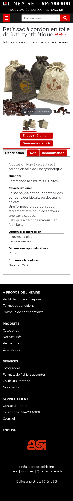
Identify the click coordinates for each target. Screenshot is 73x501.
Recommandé (53, 153)
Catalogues (11, 350)
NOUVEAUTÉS (19, 9)
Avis (33, 153)
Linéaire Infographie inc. (36, 467)
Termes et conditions (18, 305)
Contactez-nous (15, 406)
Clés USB (50, 481)
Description (14, 153)
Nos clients (11, 387)
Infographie (11, 368)
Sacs (43, 42)
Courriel (9, 418)
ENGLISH (57, 9)
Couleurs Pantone (17, 381)
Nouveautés (12, 337)
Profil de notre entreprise (22, 299)
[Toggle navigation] (6, 18)
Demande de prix (36, 143)
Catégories (11, 330)
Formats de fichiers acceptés (24, 374)
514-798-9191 (56, 3)
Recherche (11, 343)
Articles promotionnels (20, 42)
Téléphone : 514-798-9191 (21, 412)
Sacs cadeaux (60, 42)
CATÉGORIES (40, 9)
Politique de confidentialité (23, 312)
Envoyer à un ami (37, 135)
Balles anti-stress (28, 481)
